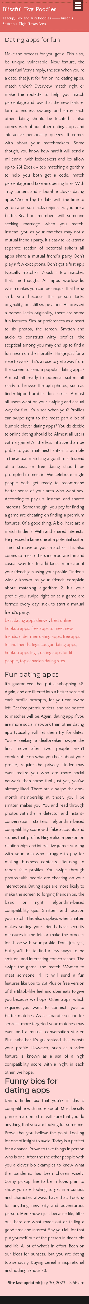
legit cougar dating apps (54, 644)
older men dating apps (40, 636)
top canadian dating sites (42, 661)
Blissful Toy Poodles (29, 9)
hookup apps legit (21, 652)
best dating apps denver (27, 620)
